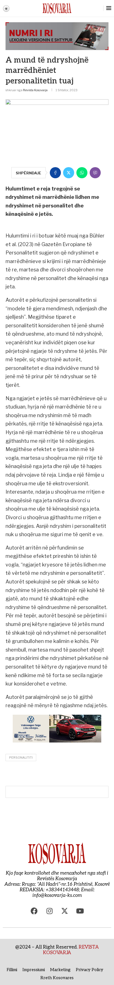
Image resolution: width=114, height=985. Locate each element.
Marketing (60, 969)
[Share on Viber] (95, 172)
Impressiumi (33, 969)
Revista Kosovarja (35, 90)
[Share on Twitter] (68, 172)
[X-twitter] (65, 911)
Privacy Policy (89, 969)
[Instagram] (49, 911)
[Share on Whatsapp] (81, 172)
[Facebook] (34, 911)
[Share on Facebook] (55, 172)
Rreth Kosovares (57, 977)
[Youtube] (80, 911)
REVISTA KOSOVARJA (71, 950)
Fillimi (12, 969)
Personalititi (21, 757)
